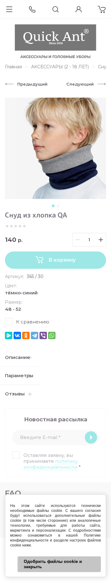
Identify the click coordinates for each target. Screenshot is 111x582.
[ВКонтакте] (17, 335)
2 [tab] (58, 206)
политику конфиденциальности (50, 464)
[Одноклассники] (26, 335)
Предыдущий (32, 84)
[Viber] (43, 335)
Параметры (19, 375)
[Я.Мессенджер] (8, 335)
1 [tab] (53, 206)
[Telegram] (34, 335)
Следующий (80, 84)
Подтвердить (91, 437)
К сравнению (32, 322)
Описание (17, 357)
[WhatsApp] (52, 335)
